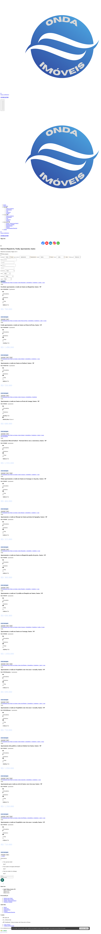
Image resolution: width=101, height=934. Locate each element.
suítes (2, 273)
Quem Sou (5, 206)
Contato (5, 229)
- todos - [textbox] (66, 257)
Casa (7, 211)
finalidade (2, 257)
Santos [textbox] (51, 257)
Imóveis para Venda (8, 898)
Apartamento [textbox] (33, 257)
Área (1, 265)
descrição (3, 319)
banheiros (2, 276)
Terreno (7, 213)
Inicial (4, 204)
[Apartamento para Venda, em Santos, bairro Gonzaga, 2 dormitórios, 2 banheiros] (19, 397)
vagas (2, 279)
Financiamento (9, 225)
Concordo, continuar (84, 928)
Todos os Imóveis (10, 208)
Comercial (8, 212)
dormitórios (3, 270)
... (1, 856)
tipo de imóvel (16, 257)
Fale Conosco (7, 924)
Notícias (8, 227)
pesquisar (3, 281)
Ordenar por (71, 257)
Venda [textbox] (12, 257)
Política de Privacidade (9, 925)
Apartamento (9, 209)
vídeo (11, 357)
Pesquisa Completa (10, 224)
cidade (38, 257)
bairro (55, 257)
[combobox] (12, 257)
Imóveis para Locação (9, 899)
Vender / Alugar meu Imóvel (12, 223)
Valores (2, 259)
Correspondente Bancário (11, 228)
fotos (8, 319)
